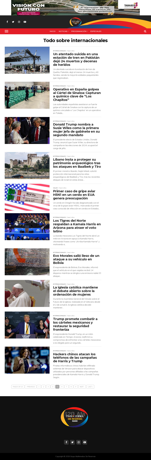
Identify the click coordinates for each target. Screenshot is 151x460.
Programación (78, 31)
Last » (90, 387)
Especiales (95, 31)
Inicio (52, 31)
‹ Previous (30, 387)
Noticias (63, 31)
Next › (82, 387)
